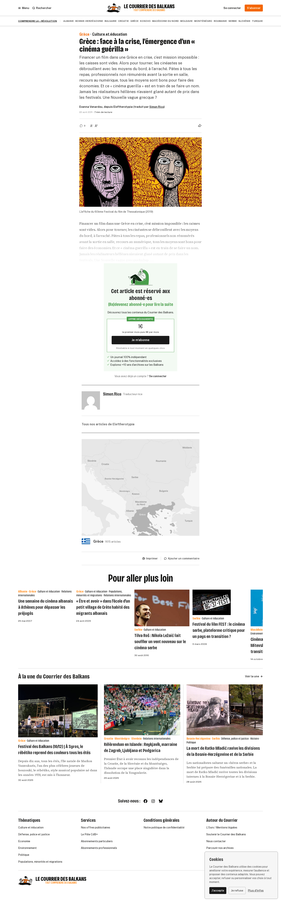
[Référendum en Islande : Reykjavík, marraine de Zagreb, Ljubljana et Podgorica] (142, 709)
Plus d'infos (256, 890)
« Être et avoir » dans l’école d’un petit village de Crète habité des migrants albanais (103, 607)
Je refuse (237, 890)
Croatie (123, 21)
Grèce (134, 21)
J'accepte (218, 890)
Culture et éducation (109, 34)
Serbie (232, 21)
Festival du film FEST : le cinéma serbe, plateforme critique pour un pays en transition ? (218, 630)
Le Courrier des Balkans (149, 6)
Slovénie (244, 21)
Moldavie (186, 21)
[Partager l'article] (200, 125)
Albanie (68, 21)
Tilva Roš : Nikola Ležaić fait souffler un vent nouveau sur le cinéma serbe (160, 641)
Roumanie (220, 21)
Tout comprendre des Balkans (149, 10)
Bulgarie (111, 21)
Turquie (257, 21)
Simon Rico (156, 106)
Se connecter (157, 376)
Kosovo (145, 21)
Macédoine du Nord (165, 21)
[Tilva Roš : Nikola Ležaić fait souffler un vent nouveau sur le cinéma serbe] (161, 608)
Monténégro (203, 21)
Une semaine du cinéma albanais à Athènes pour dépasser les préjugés (45, 607)
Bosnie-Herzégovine (89, 21)
